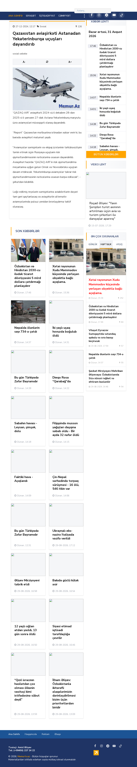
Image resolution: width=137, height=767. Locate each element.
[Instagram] (99, 15)
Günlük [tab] (93, 244)
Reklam (45, 734)
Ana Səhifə (14, 734)
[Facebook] (91, 15)
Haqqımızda (31, 734)
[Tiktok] (121, 15)
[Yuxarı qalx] (127, 757)
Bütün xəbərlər (106, 154)
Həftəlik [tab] (106, 244)
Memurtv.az (24, 756)
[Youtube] (114, 15)
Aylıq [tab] (119, 244)
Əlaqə (57, 734)
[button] (113, 164)
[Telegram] (106, 15)
